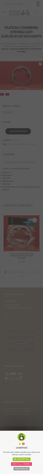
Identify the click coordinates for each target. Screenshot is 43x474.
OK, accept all (21, 459)
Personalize (21, 469)
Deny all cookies (21, 464)
